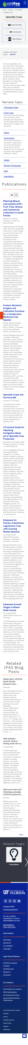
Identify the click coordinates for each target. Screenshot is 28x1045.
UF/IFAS (6, 966)
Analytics (6, 1026)
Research (6, 972)
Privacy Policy (7, 1023)
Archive (5, 1017)
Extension (7, 975)
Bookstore (7, 943)
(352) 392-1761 (9, 927)
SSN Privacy (6, 1029)
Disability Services (8, 1020)
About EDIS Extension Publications (11, 999)
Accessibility (8, 946)
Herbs (6, 132)
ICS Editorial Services (11, 995)
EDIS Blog (7, 940)
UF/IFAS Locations (10, 963)
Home (4, 10)
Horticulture (9, 138)
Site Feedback (8, 925)
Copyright (7, 949)
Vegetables (9, 176)
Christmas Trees (11, 107)
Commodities (18, 10)
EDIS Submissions (10, 992)
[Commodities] (14, 854)
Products (10, 10)
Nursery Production (12, 165)
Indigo (7, 160)
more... (21, 835)
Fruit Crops (9, 113)
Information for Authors (12, 989)
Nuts (6, 171)
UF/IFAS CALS (8, 969)
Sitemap (5, 1013)
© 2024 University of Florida (11, 1010)
